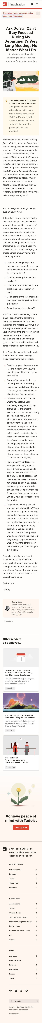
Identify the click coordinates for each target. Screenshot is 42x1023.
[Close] (38, 13)
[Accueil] (5, 4)
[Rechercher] (32, 4)
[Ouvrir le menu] (37, 4)
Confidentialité (22, 1007)
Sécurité (12, 1007)
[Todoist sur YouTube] (10, 991)
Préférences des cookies (18, 1010)
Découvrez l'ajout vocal (13, 16)
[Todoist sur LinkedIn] (15, 991)
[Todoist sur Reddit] (26, 991)
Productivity (10, 688)
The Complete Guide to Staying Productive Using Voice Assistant (17, 695)
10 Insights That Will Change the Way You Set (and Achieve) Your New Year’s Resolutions (20, 651)
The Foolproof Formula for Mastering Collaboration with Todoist (19, 738)
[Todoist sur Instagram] (21, 991)
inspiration (17, 4)
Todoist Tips (10, 767)
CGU (31, 1007)
